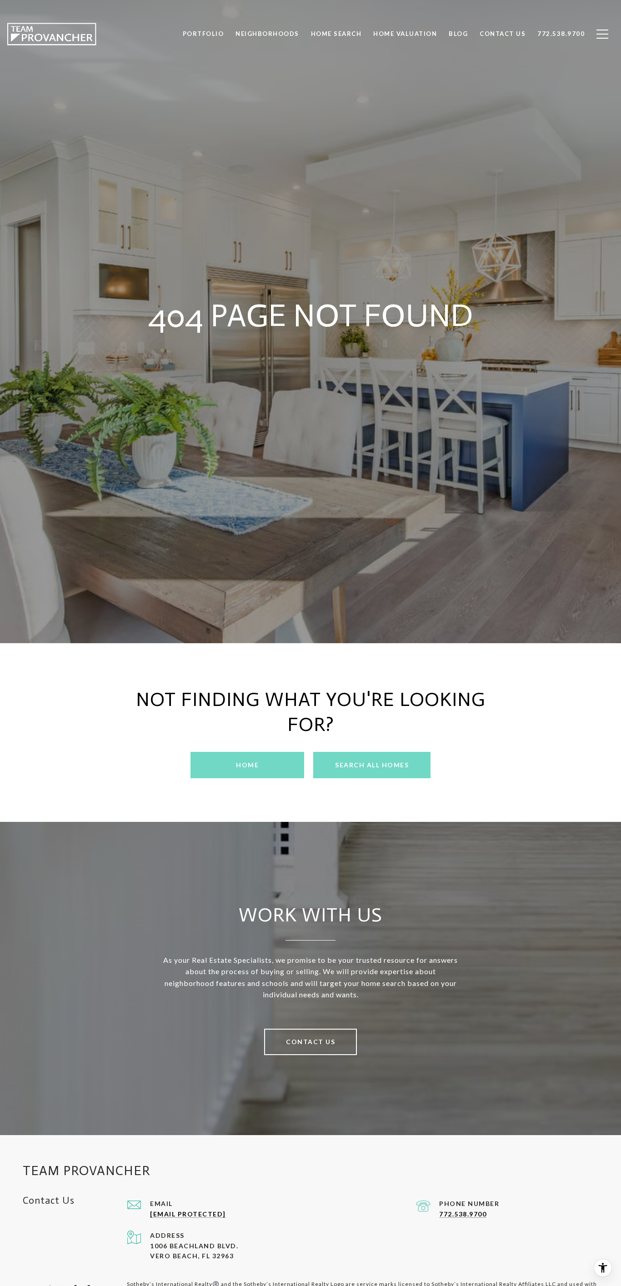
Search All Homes (372, 765)
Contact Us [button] (310, 1042)
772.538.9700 (462, 1214)
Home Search (336, 33)
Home (247, 765)
